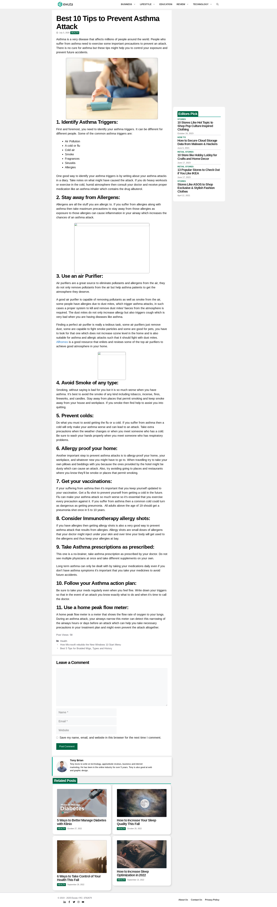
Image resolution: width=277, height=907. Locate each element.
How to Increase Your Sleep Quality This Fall (136, 822)
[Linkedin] (64, 902)
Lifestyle (145, 4)
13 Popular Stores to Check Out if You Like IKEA (198, 171)
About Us (183, 899)
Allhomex (62, 342)
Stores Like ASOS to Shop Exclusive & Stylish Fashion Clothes (196, 188)
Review (181, 4)
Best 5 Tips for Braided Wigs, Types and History (86, 648)
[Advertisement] (199, 57)
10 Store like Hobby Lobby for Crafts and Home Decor (197, 156)
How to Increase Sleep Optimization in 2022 (133, 873)
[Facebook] (69, 902)
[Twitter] (74, 902)
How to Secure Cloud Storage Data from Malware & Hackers (197, 142)
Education (165, 4)
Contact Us (196, 899)
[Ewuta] (65, 4)
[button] (217, 4)
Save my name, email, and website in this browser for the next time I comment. (110, 737)
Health (63, 641)
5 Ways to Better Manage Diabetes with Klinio (81, 822)
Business (126, 4)
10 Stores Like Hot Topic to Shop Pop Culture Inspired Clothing (195, 126)
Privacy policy (212, 899)
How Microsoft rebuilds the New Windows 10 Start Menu (90, 644)
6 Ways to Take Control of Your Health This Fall (79, 878)
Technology (200, 4)
